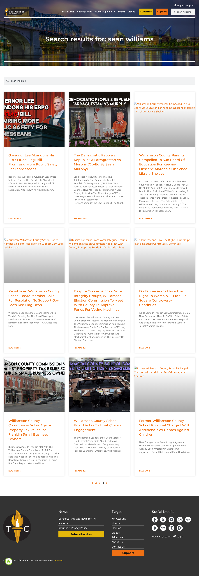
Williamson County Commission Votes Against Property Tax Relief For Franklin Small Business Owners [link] (30, 430)
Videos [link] (131, 11)
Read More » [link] (14, 218)
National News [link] (85, 11)
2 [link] (96, 482)
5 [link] (106, 482)
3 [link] (99, 482)
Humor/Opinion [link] (103, 11)
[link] (8, 561)
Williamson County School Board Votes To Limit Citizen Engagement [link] (97, 425)
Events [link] (121, 11)
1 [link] (92, 482)
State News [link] (68, 11)
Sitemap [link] (59, 560)
